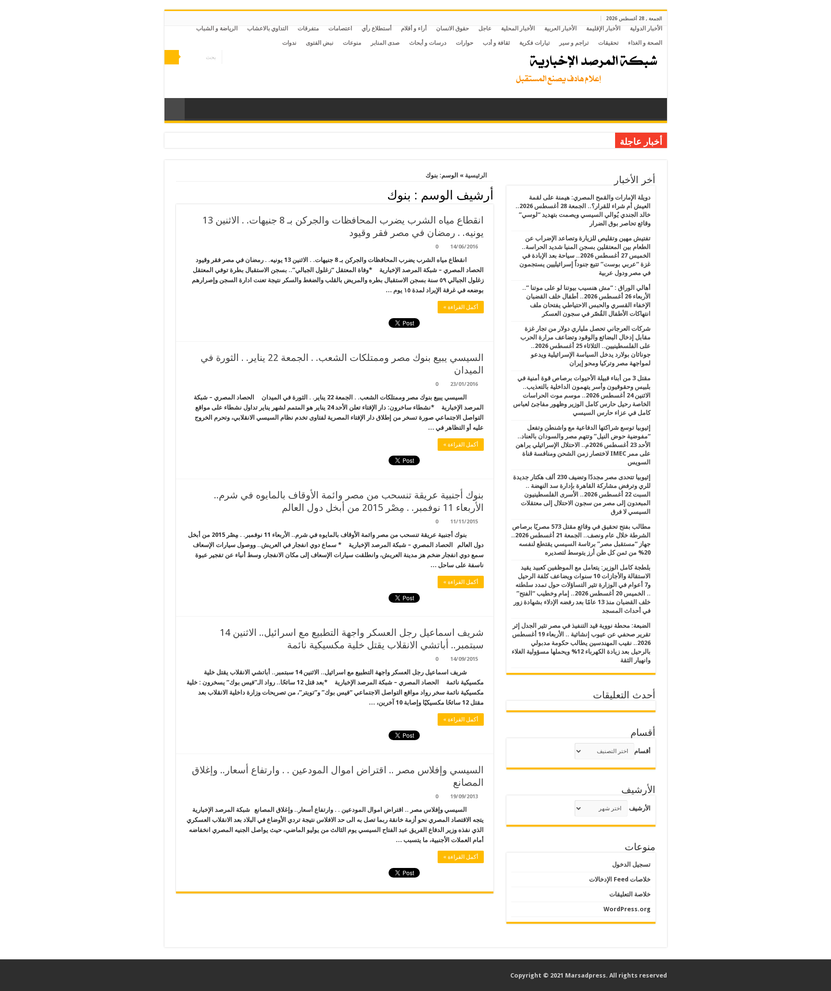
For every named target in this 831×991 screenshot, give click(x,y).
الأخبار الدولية (646, 28)
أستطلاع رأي (376, 28)
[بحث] (171, 57)
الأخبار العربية (560, 28)
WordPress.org (627, 909)
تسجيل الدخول (631, 864)
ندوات (289, 42)
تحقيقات (608, 42)
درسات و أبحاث (427, 42)
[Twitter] (238, 57)
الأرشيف (640, 808)
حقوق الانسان (452, 28)
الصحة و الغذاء (645, 42)
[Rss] (256, 57)
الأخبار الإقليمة (603, 28)
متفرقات (308, 28)
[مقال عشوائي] (174, 109)
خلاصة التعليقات (630, 894)
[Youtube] (229, 57)
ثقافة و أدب (496, 42)
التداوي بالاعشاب (267, 28)
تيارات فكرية (534, 42)
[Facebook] (247, 57)
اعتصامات (340, 28)
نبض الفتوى (319, 42)
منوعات (352, 42)
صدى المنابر (385, 42)
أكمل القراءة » (460, 307)
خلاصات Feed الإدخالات (620, 879)
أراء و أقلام (414, 28)
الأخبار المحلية (518, 28)
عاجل (484, 28)
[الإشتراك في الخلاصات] (178, 194)
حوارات (464, 42)
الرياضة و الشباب (217, 28)
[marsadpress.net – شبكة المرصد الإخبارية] (584, 67)
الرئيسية (477, 175)
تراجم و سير (574, 42)
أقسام (642, 751)
